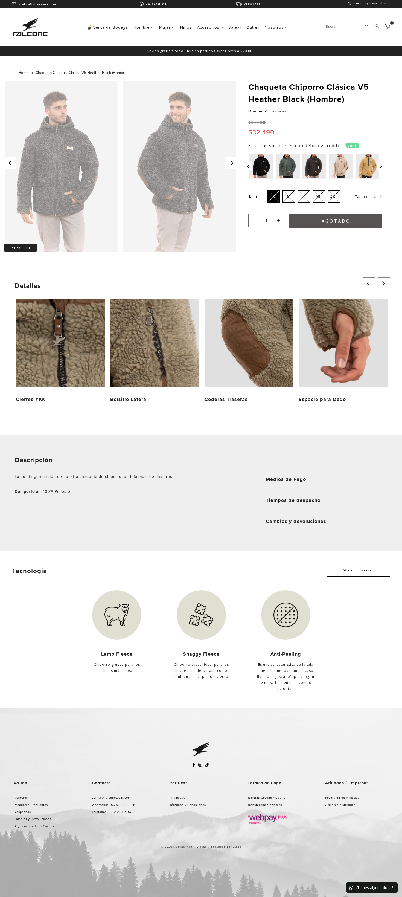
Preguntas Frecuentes (31, 805)
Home (23, 73)
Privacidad (177, 797)
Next (231, 163)
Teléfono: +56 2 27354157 (112, 812)
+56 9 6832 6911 (157, 4)
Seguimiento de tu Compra (34, 826)
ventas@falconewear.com (38, 4)
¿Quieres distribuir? (340, 805)
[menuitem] (107, 27)
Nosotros (21, 797)
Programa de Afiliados (342, 797)
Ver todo (358, 570)
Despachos (252, 3)
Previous (10, 163)
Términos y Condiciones (188, 805)
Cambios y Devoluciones (371, 3)
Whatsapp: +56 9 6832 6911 (114, 805)
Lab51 (237, 847)
